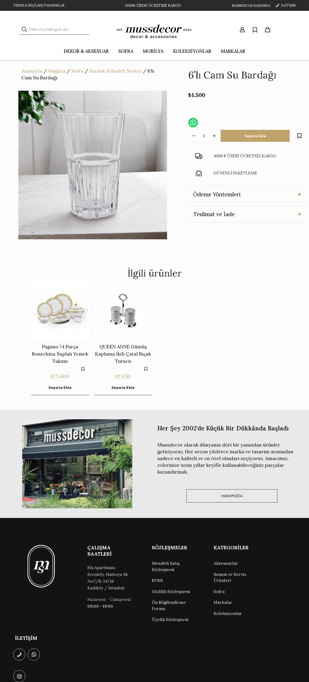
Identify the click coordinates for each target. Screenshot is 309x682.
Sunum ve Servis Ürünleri (230, 577)
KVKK (157, 580)
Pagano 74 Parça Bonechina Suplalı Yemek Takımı (60, 354)
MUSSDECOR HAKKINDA (251, 6)
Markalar (223, 602)
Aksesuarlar (226, 563)
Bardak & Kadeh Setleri (115, 71)
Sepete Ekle (255, 135)
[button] (247, 194)
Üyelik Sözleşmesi (170, 619)
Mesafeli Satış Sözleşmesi (166, 566)
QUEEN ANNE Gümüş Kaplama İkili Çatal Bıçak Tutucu (123, 354)
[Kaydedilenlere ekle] (299, 136)
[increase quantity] (214, 136)
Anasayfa (31, 71)
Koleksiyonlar (228, 613)
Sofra (77, 71)
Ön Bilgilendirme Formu (169, 605)
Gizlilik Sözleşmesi (171, 591)
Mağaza (56, 71)
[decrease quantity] (194, 136)
